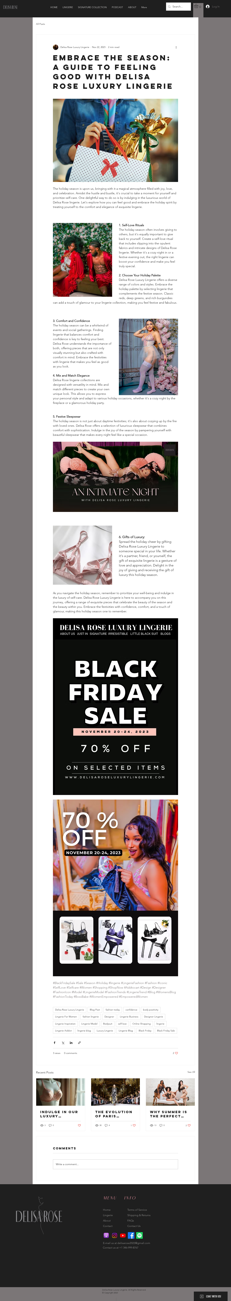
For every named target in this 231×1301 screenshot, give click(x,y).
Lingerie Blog (126, 1030)
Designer (109, 1016)
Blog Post (95, 1009)
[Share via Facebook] (54, 1042)
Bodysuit (107, 1023)
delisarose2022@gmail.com (133, 1243)
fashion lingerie (91, 1016)
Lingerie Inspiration (65, 1023)
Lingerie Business (129, 1016)
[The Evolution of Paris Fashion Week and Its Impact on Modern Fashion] (115, 1092)
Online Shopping (141, 1023)
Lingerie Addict (63, 1030)
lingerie (160, 1023)
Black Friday (145, 1030)
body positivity (150, 1009)
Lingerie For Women (66, 1016)
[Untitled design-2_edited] (106, 1235)
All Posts (40, 23)
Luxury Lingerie (105, 1030)
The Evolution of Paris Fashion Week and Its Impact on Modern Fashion (114, 1114)
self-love (122, 1023)
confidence (131, 1009)
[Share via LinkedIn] (71, 1042)
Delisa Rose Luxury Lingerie (69, 1009)
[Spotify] (139, 1235)
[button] (198, 6)
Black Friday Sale (166, 1030)
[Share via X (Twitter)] (62, 1042)
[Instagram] (114, 1235)
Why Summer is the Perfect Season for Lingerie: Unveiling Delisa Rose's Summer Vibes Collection (168, 1114)
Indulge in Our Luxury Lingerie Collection (59, 1114)
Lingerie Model (89, 1023)
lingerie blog (84, 1030)
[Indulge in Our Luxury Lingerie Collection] (60, 1092)
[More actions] (176, 47)
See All (191, 1071)
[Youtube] (123, 1235)
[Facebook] (131, 1235)
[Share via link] (79, 1042)
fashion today (113, 1009)
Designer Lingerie (153, 1016)
